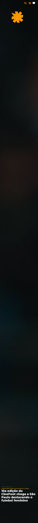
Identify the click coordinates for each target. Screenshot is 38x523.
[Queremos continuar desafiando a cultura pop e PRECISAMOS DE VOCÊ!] (34, 3)
